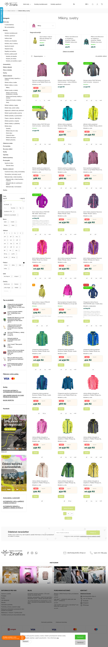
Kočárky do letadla (11, 56)
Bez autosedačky (9, 27)
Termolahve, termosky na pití (13, 174)
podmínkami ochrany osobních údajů (90, 536)
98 (12, 236)
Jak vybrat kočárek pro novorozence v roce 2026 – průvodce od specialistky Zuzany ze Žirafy (39, 602)
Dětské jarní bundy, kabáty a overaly (14, 97)
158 (12, 247)
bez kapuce (8, 276)
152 (18, 243)
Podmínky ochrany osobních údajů (10, 607)
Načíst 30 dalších (68, 508)
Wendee (7, 291)
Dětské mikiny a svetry (11, 85)
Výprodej (5, 154)
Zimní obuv (9, 133)
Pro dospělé (6, 160)
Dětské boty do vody (12, 130)
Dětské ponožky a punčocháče (13, 115)
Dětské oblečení (7, 75)
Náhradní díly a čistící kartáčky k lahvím (14, 180)
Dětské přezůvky (11, 140)
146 (6, 247)
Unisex (7, 265)
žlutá (14, 225)
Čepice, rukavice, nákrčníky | (13, 118)
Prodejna (3, 596)
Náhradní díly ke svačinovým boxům (14, 183)
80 (11, 250)
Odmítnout (80, 642)
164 (17, 250)
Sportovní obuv (9, 163)
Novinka (14, 208)
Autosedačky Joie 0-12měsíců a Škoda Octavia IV (13, 502)
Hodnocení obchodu (61, 622)
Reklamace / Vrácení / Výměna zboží (11, 612)
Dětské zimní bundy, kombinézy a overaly (12, 93)
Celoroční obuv (10, 135)
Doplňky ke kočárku (10, 51)
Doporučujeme (38, 56)
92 (18, 247)
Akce (6, 208)
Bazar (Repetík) (8, 400)
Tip (21, 208)
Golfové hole (8, 38)
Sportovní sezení (9, 46)
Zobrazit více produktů (68, 51)
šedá (6, 221)
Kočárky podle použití (11, 54)
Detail (35, 96)
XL (16, 233)
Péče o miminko (7, 70)
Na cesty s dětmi (7, 149)
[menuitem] (27, 4)
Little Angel (8, 287)
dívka (14, 265)
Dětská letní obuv (11, 137)
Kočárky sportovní (10, 35)
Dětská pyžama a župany (12, 121)
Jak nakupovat (5, 600)
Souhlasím (80, 637)
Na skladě (8, 204)
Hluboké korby (9, 48)
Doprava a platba (6, 593)
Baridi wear (8, 284)
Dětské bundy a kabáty (11, 90)
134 (12, 243)
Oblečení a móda (8, 143)
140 (6, 243)
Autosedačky (6, 64)
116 (6, 236)
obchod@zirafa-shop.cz (76, 553)
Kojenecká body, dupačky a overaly (12, 79)
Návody (3, 602)
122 (12, 240)
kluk (21, 265)
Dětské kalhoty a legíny (11, 105)
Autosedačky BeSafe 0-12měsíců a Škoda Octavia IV (13, 507)
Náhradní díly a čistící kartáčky (13, 177)
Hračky (5, 73)
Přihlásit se (93, 532)
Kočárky (5, 30)
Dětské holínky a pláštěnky (12, 123)
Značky (5, 190)
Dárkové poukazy (8, 157)
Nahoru (69, 518)
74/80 (14, 254)
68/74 (6, 254)
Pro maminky (6, 146)
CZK (86, 4)
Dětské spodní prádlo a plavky (13, 113)
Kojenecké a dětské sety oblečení (14, 110)
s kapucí (17, 276)
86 (5, 250)
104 (18, 236)
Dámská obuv (10, 165)
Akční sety (6, 22)
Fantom (17, 284)
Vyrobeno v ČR (9, 211)
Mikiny (8, 87)
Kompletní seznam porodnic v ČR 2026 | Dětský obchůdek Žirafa (39, 594)
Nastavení (25, 641)
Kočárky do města (11, 58)
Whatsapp (36, 553)
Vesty (7, 102)
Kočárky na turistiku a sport (13, 61)
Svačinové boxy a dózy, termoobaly (15, 171)
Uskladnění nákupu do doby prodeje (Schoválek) (13, 396)
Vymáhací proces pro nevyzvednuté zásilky (13, 614)
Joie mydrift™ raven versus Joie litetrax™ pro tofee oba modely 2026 (66, 605)
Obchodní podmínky (6, 604)
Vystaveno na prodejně (11, 215)
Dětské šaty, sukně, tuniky (12, 108)
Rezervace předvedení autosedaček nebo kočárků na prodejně (12, 609)
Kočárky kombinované (11, 33)
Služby (5, 152)
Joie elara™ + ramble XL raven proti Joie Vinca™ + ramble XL (65, 600)
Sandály (8, 128)
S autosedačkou (9, 24)
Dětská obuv (8, 126)
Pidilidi (18, 287)
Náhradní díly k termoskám (13, 186)
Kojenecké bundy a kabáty (13, 100)
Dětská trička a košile (11, 82)
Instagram (32, 553)
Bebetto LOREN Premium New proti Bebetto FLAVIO (66, 594)
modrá (13, 221)
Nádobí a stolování (8, 169)
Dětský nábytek (7, 67)
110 (6, 240)
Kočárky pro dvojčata (11, 41)
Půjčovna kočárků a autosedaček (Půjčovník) (12, 391)
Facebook (28, 553)
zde (58, 638)
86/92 (14, 257)
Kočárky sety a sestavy (11, 43)
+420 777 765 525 (100, 553)
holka (6, 268)
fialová (6, 225)
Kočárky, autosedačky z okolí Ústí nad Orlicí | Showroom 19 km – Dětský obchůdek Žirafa (40, 598)
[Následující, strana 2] (68, 513)
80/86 (6, 257)
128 (18, 240)
